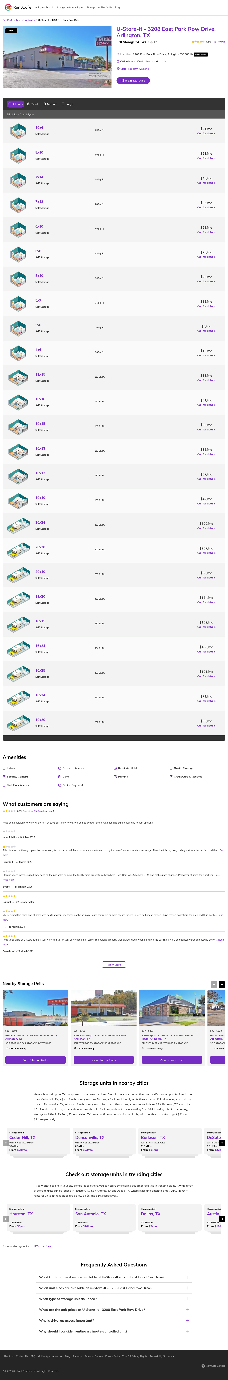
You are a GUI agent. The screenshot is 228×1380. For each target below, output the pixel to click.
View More (114, 964)
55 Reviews (219, 41)
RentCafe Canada (215, 1365)
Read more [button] (9, 879)
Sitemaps (77, 1356)
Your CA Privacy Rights (134, 1356)
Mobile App (44, 1356)
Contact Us (22, 1356)
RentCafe (8, 20)
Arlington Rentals (44, 7)
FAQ (33, 1356)
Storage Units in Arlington (70, 7)
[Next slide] (107, 57)
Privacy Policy (112, 1356)
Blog (117, 7)
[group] (16, 104)
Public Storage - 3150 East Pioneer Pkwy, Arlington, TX (100, 1037)
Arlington (30, 20)
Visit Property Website (134, 68)
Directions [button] (200, 54)
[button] (133, 80)
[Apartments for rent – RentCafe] (18, 7)
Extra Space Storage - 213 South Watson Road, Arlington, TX (168, 1037)
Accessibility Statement (162, 1356)
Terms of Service (94, 1356)
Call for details (206, 133)
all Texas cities (42, 1246)
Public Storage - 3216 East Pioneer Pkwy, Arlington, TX (31, 1037)
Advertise (57, 1356)
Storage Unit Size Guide (99, 7)
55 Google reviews (43, 811)
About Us (9, 1356)
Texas (19, 20)
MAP (11, 31)
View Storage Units (35, 1060)
